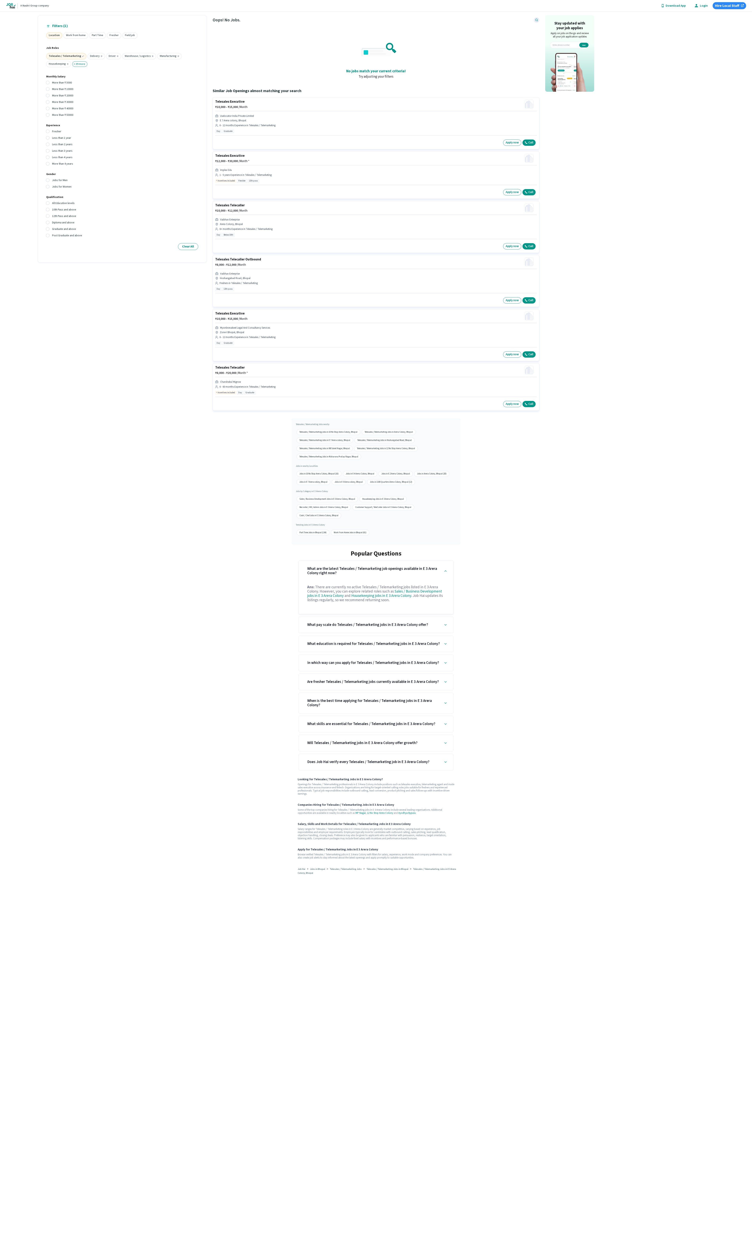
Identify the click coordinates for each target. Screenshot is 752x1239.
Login (704, 5)
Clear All (188, 246)
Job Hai (301, 869)
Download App (676, 6)
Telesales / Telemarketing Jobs (346, 869)
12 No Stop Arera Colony (380, 813)
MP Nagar (360, 813)
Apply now (512, 142)
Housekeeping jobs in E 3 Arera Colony (381, 595)
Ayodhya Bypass (407, 813)
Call (530, 142)
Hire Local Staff (727, 5)
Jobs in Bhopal (317, 869)
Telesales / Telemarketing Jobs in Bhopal (387, 869)
